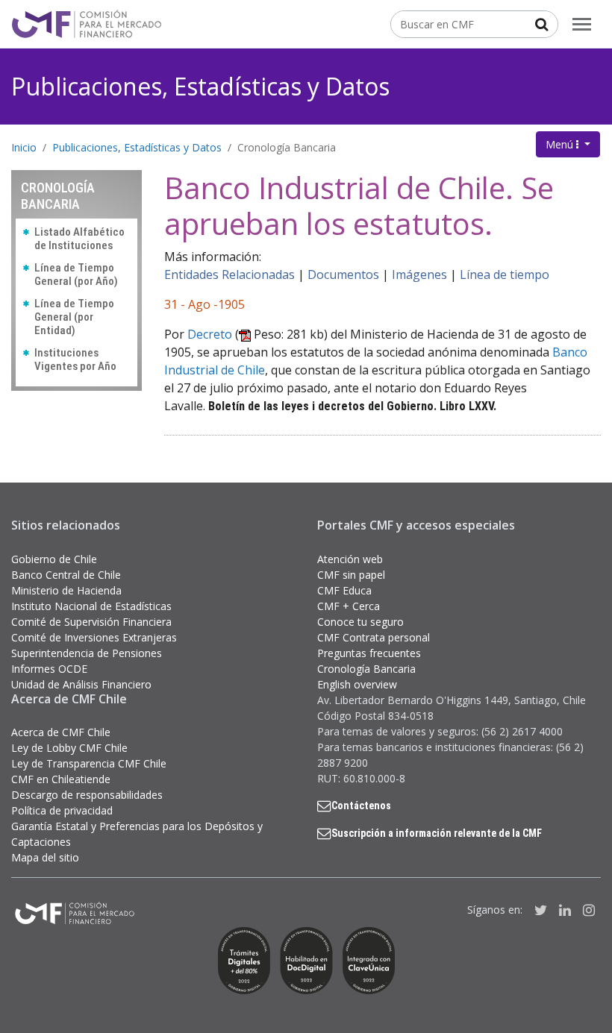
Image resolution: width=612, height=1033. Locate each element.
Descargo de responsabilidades (87, 795)
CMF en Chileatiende (60, 779)
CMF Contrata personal (373, 637)
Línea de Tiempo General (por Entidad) (74, 317)
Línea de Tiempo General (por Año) (76, 274)
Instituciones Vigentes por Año (75, 359)
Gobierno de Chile (54, 559)
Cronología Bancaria (286, 147)
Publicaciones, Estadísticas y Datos (200, 86)
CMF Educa (344, 590)
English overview (357, 684)
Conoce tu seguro (360, 622)
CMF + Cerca (348, 606)
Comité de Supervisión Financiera (91, 622)
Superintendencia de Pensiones (86, 653)
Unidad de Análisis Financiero (81, 684)
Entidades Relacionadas (229, 274)
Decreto (209, 334)
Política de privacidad (62, 810)
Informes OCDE (49, 669)
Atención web (350, 559)
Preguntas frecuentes (369, 653)
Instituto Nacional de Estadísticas (91, 606)
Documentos (343, 274)
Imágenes (419, 274)
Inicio (24, 147)
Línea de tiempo (504, 274)
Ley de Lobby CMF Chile (69, 748)
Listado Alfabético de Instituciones (79, 238)
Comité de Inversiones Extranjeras (94, 637)
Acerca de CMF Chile (60, 732)
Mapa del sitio (45, 857)
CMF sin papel (351, 575)
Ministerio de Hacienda (66, 590)
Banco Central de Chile (66, 575)
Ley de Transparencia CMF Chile (88, 763)
